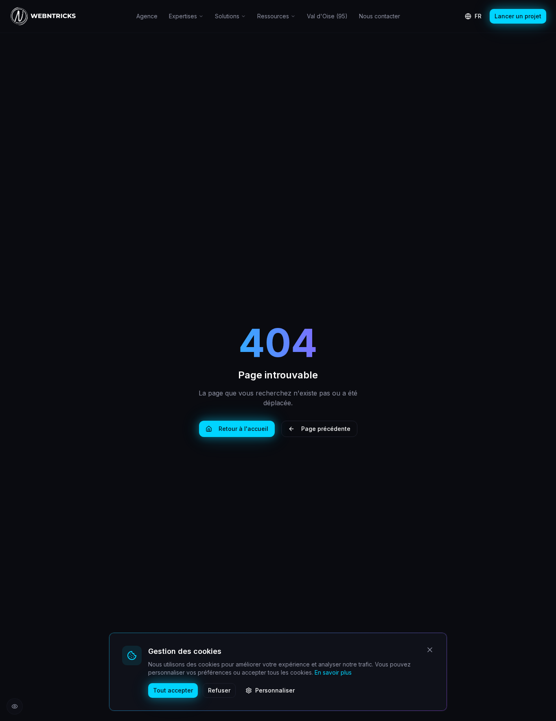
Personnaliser (275, 690)
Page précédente (325, 428)
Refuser (219, 690)
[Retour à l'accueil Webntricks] (43, 16)
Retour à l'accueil (243, 428)
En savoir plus (333, 672)
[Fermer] (430, 650)
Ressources (273, 16)
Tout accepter (173, 690)
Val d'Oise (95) (327, 16)
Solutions (227, 16)
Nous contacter (379, 16)
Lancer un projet (518, 16)
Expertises (183, 16)
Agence (147, 16)
